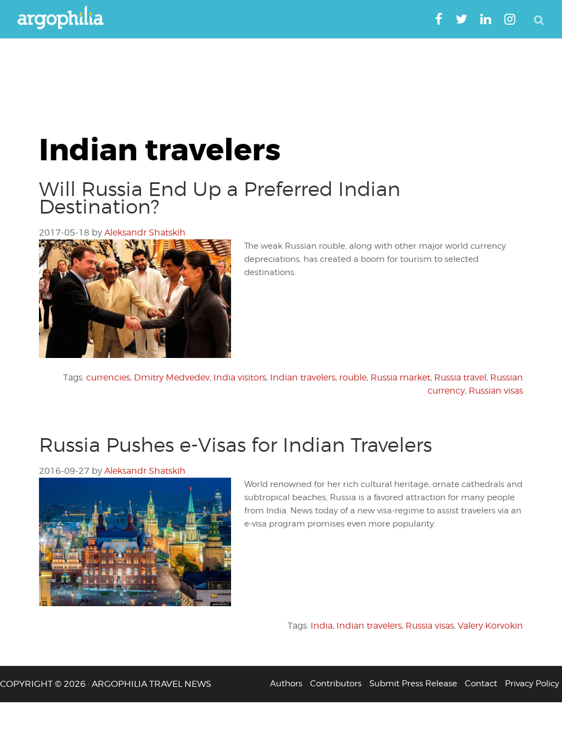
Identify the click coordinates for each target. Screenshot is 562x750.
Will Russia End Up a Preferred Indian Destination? (220, 198)
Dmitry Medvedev (172, 377)
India (322, 625)
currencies (108, 377)
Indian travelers (302, 377)
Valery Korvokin (490, 625)
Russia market (400, 377)
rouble (353, 377)
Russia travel (460, 377)
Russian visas (496, 390)
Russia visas (430, 625)
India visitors (239, 377)
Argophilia (65, 18)
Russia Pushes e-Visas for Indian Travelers (235, 445)
